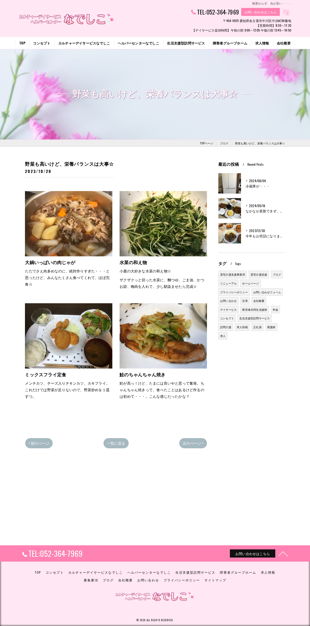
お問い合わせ (228, 301)
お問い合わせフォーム (267, 292)
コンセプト (227, 318)
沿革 (245, 301)
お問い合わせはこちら (260, 12)
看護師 (271, 327)
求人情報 (242, 327)
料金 (275, 309)
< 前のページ (39, 443)
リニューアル (228, 283)
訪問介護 (225, 327)
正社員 (257, 327)
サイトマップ (215, 580)
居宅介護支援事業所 (232, 274)
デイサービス (228, 309)
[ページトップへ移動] (283, 553)
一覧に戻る (116, 443)
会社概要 (258, 301)
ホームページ (250, 283)
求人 (223, 336)
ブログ (277, 274)
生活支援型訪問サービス (254, 318)
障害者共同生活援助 (254, 309)
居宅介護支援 (259, 274)
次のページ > (193, 443)
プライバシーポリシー (234, 292)
